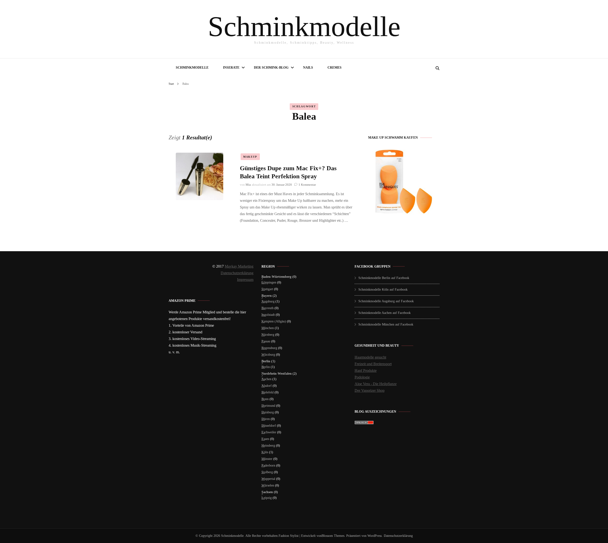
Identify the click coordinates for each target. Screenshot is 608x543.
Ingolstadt (268, 314)
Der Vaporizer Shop (370, 390)
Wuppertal (268, 479)
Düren (265, 419)
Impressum (245, 280)
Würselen (267, 485)
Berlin (265, 361)
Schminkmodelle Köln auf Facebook (383, 289)
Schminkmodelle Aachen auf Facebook (384, 313)
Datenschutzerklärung (237, 273)
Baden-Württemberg (276, 277)
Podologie (362, 377)
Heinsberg (268, 445)
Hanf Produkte (366, 370)
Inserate (231, 67)
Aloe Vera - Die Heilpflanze (376, 384)
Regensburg (269, 348)
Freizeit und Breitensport (373, 364)
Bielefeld (267, 392)
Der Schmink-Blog (271, 67)
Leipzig (266, 498)
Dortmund (268, 405)
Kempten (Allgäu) (273, 321)
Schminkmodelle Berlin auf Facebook (383, 278)
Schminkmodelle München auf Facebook (385, 324)
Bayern (266, 295)
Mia (248, 184)
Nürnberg (267, 334)
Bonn (265, 399)
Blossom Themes (333, 536)
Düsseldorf (268, 425)
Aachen (266, 379)
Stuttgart (267, 289)
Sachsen (267, 492)
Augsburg (268, 301)
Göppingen (268, 282)
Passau (265, 341)
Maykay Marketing (239, 266)
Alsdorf (266, 385)
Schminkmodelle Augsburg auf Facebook (386, 301)
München (267, 328)
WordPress (374, 536)
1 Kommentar (307, 184)
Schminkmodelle (304, 26)
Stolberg (267, 472)
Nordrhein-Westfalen (276, 373)
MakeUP (250, 156)
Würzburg (268, 354)
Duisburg (267, 412)
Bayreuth (267, 308)
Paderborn (268, 465)
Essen (265, 439)
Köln (264, 452)
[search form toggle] (437, 68)
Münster (266, 459)
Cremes (335, 67)
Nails (308, 67)
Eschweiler (268, 432)
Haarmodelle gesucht (370, 357)
